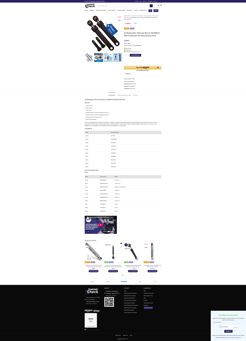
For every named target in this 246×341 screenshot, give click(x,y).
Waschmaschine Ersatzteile (130, 293)
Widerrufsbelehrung (148, 295)
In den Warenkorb (135, 55)
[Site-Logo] (90, 5)
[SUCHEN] (151, 5)
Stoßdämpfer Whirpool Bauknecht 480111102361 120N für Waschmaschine (113, 266)
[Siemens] (124, 281)
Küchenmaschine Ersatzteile (130, 312)
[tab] (112, 95)
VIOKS (135, 23)
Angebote (146, 305)
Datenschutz (118, 335)
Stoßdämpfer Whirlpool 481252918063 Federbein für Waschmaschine (132, 266)
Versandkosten (138, 45)
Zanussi (92, 281)
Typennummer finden (148, 303)
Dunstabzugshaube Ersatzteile (131, 305)
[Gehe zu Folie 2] (123, 275)
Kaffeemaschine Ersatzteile (130, 307)
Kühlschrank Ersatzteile (129, 298)
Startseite (126, 15)
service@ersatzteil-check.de (92, 301)
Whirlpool (108, 281)
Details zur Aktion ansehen (228, 320)
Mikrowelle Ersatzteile (129, 310)
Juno (155, 281)
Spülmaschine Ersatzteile (130, 295)
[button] (142, 68)
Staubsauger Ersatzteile (129, 303)
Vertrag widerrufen (148, 307)
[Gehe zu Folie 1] (122, 275)
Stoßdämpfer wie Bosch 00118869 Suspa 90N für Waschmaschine (152, 266)
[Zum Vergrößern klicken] (87, 49)
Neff (140, 281)
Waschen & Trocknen (138, 15)
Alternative (132, 88)
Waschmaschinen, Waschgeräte (151, 15)
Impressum (125, 335)
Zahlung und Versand (148, 293)
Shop (130, 15)
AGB (131, 335)
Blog (145, 290)
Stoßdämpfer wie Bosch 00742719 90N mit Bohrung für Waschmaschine (93, 266)
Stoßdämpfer (127, 17)
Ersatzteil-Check (121, 338)
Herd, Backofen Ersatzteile (130, 300)
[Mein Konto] (155, 6)
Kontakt (145, 300)
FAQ (145, 298)
